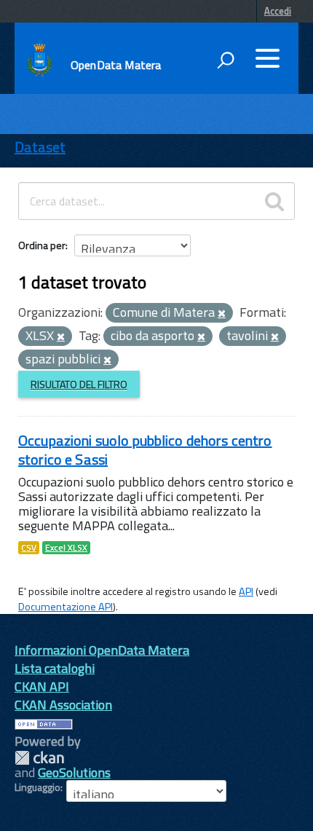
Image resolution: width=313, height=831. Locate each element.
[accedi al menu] (267, 58)
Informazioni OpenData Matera (102, 650)
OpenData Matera (116, 65)
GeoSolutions (74, 772)
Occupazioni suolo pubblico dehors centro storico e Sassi (145, 449)
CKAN (39, 757)
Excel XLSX (66, 547)
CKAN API (42, 686)
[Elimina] (222, 314)
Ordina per (42, 245)
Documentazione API (65, 607)
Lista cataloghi (55, 668)
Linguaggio (37, 787)
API (246, 591)
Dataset (40, 146)
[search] (274, 201)
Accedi (277, 11)
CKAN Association (63, 704)
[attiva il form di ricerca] (225, 59)
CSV (28, 547)
